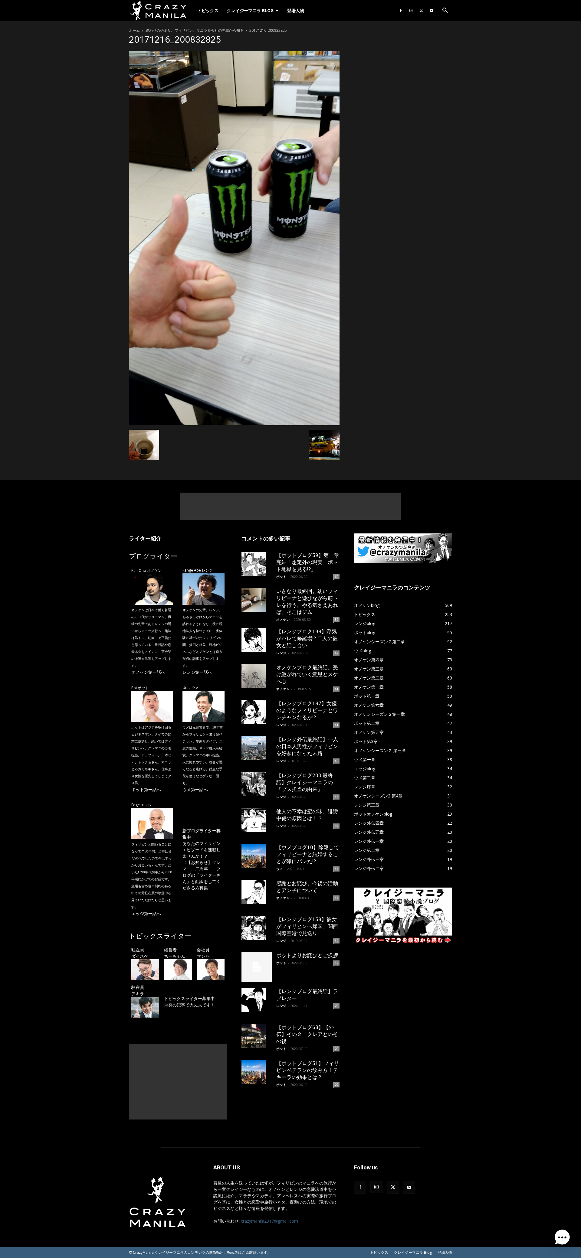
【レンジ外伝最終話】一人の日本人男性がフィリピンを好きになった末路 (307, 746)
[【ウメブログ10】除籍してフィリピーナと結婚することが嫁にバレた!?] (256, 856)
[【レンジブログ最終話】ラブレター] (256, 1000)
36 (336, 797)
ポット (281, 576)
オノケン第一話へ (148, 672)
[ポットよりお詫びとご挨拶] (256, 967)
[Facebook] (400, 10)
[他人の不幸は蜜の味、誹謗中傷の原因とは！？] (256, 820)
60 (336, 577)
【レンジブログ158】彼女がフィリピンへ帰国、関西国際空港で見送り (307, 926)
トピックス (207, 10)
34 (336, 869)
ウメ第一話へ (195, 789)
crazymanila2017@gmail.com (269, 1221)
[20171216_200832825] (234, 423)
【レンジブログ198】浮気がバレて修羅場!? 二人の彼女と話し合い (307, 638)
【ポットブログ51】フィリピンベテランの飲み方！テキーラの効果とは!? (307, 1070)
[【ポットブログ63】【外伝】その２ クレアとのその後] (256, 1036)
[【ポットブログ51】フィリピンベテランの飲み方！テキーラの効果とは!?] (256, 1072)
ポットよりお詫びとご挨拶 (307, 955)
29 (336, 1006)
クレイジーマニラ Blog (250, 10)
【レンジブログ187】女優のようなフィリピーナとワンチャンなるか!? (307, 710)
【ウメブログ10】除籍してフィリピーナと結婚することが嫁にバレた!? (307, 854)
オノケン (283, 619)
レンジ (281, 652)
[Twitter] (421, 10)
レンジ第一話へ (197, 672)
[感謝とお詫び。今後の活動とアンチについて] (256, 892)
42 (336, 653)
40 (336, 761)
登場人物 (295, 10)
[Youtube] (431, 10)
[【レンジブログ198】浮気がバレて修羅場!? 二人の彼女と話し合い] (256, 640)
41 (336, 689)
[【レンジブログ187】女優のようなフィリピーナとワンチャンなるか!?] (256, 712)
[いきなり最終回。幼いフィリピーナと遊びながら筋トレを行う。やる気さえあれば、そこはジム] (256, 600)
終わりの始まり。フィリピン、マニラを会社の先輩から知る (195, 30)
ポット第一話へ (146, 789)
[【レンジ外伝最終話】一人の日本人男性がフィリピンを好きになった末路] (256, 748)
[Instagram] (410, 10)
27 (336, 1085)
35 (336, 826)
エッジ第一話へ (146, 913)
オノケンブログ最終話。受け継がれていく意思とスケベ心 (307, 674)
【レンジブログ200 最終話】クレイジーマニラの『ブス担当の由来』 (304, 782)
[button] (445, 11)
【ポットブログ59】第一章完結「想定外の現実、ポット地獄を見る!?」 (307, 562)
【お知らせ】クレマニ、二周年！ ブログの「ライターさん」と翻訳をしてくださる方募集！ (201, 875)
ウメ (279, 868)
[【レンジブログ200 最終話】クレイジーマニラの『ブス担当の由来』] (256, 784)
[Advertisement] (290, 506)
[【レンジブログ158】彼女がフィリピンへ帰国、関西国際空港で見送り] (256, 928)
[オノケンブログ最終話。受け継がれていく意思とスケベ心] (256, 676)
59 (336, 620)
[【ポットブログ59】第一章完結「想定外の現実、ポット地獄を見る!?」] (256, 564)
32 (336, 941)
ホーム (134, 30)
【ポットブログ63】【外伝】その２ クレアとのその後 (307, 1034)
